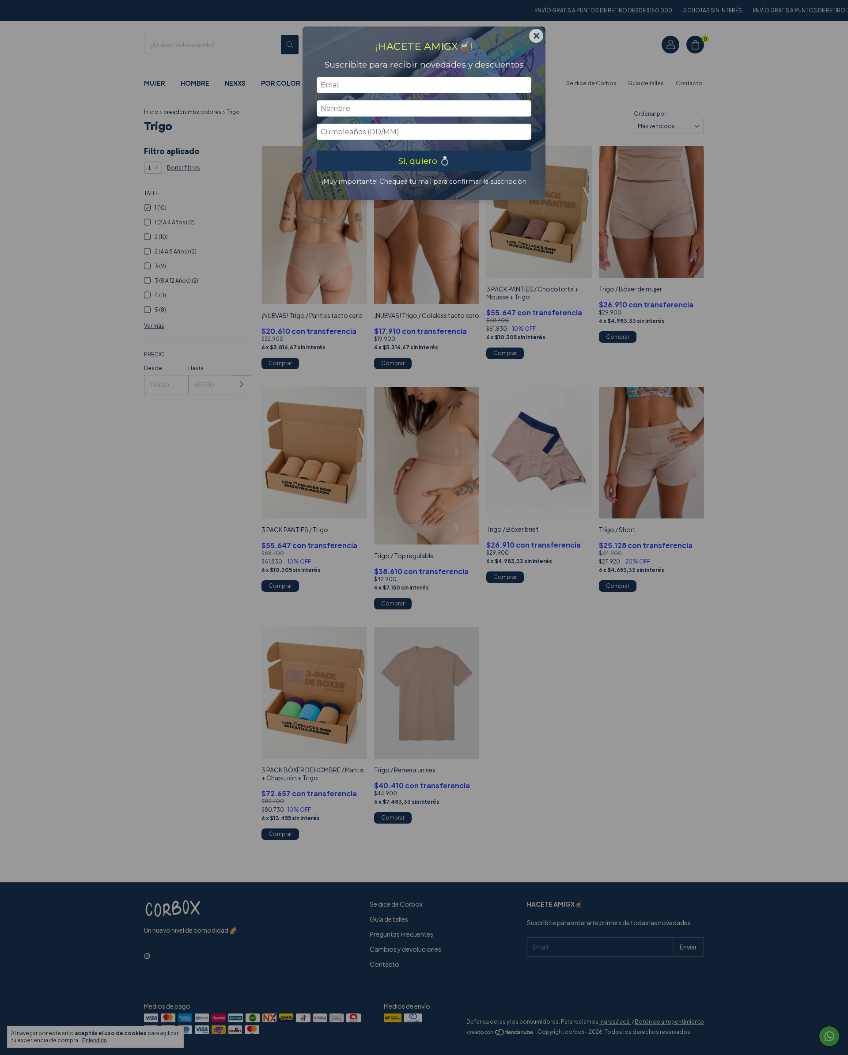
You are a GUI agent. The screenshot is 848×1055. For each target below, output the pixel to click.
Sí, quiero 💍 (424, 160)
